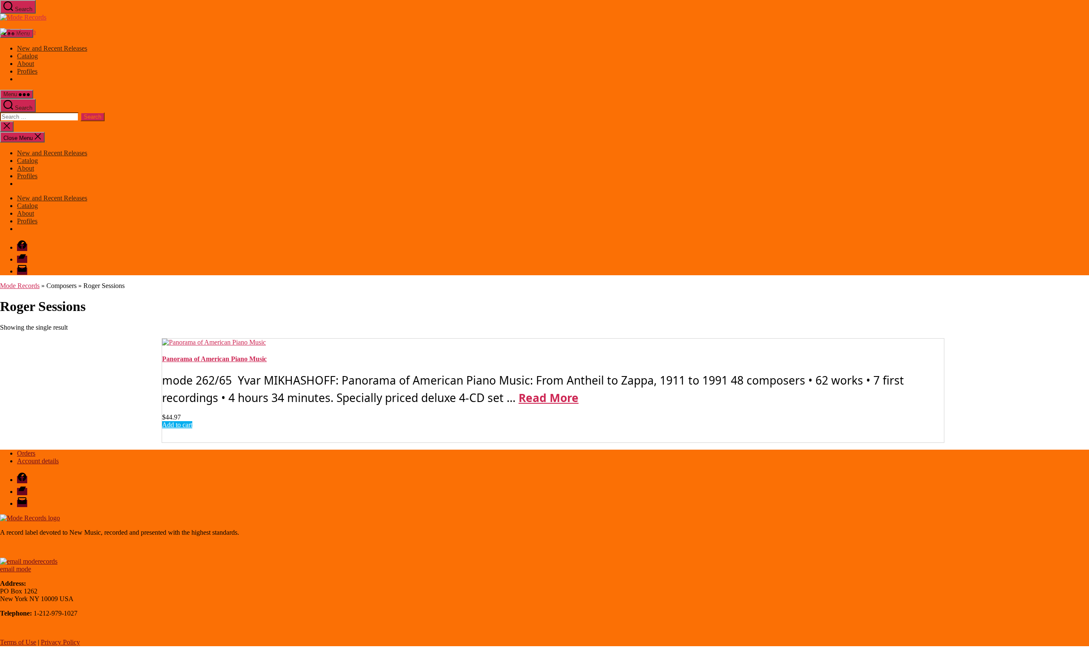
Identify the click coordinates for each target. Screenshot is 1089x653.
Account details (38, 461)
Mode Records (20, 285)
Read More (549, 397)
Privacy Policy (60, 642)
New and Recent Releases (52, 48)
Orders (26, 453)
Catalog (27, 56)
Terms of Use (18, 642)
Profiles (27, 71)
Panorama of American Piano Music (214, 358)
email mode (15, 569)
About (25, 63)
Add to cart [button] (177, 424)
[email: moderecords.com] (28, 561)
